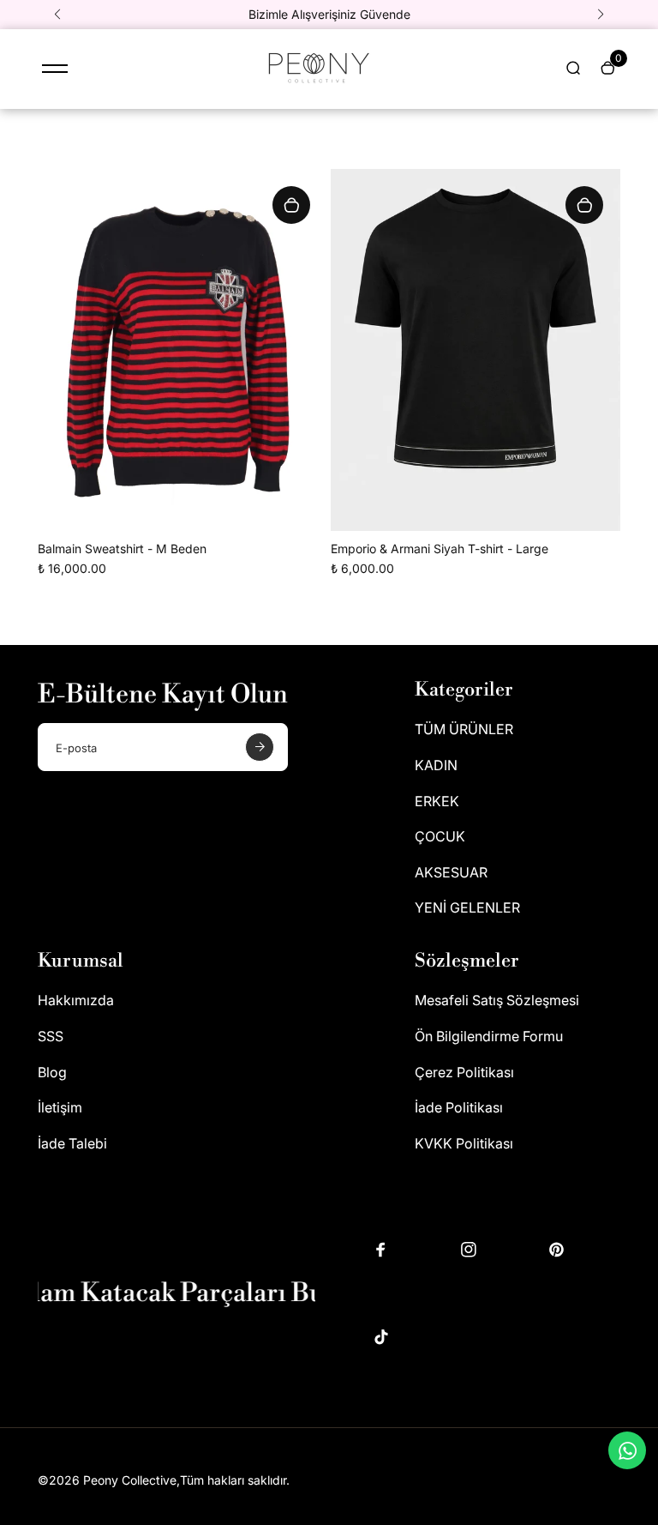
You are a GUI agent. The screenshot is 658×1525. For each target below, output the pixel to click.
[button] (57, 14)
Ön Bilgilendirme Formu (489, 1036)
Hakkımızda (76, 1000)
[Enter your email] (259, 747)
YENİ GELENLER (467, 907)
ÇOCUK (440, 836)
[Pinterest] (556, 1249)
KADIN (436, 765)
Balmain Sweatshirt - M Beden (122, 548)
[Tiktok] (381, 1337)
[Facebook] (381, 1249)
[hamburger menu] (55, 68)
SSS (50, 1036)
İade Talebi (72, 1143)
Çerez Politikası (464, 1072)
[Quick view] (291, 205)
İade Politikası (459, 1107)
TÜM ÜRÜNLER (464, 729)
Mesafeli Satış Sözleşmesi (497, 1000)
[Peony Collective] (316, 86)
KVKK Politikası (464, 1143)
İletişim (60, 1107)
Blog (52, 1072)
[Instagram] (468, 1249)
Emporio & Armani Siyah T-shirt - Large (439, 548)
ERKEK (437, 801)
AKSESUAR (451, 872)
